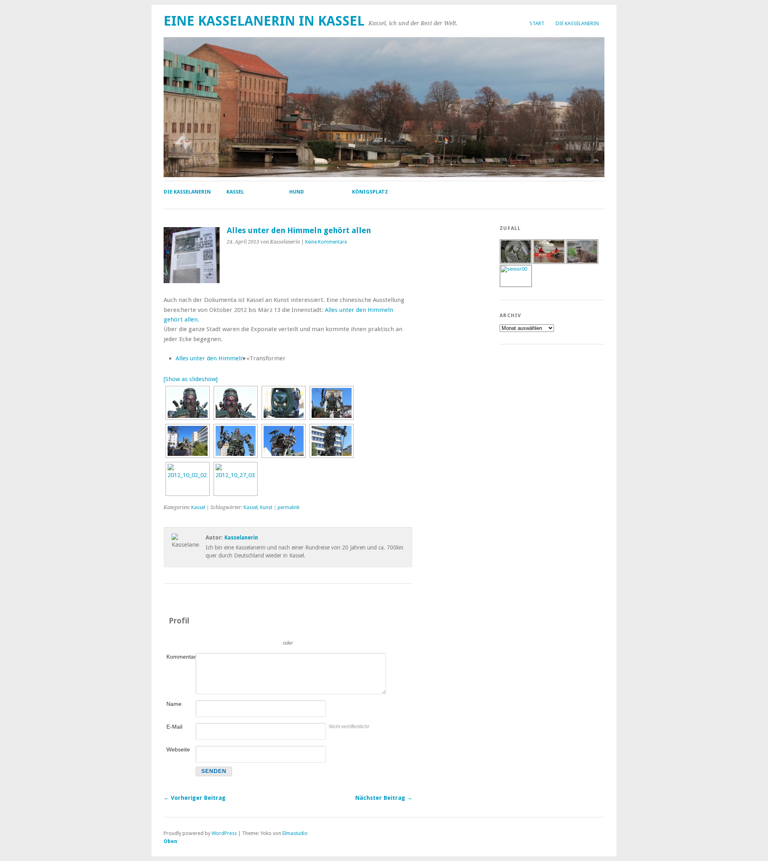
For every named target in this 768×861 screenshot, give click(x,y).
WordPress (224, 833)
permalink (289, 507)
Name (174, 704)
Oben (170, 841)
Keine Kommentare (326, 242)
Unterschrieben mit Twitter (252, 631)
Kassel (235, 192)
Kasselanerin (241, 537)
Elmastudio (295, 833)
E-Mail (174, 726)
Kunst (266, 507)
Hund (296, 192)
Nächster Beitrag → (383, 798)
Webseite (178, 749)
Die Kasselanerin (577, 23)
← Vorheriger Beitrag (195, 798)
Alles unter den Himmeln (210, 358)
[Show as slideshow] (191, 379)
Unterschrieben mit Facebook (324, 631)
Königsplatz (370, 192)
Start (537, 23)
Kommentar (180, 656)
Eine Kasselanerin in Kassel (264, 21)
